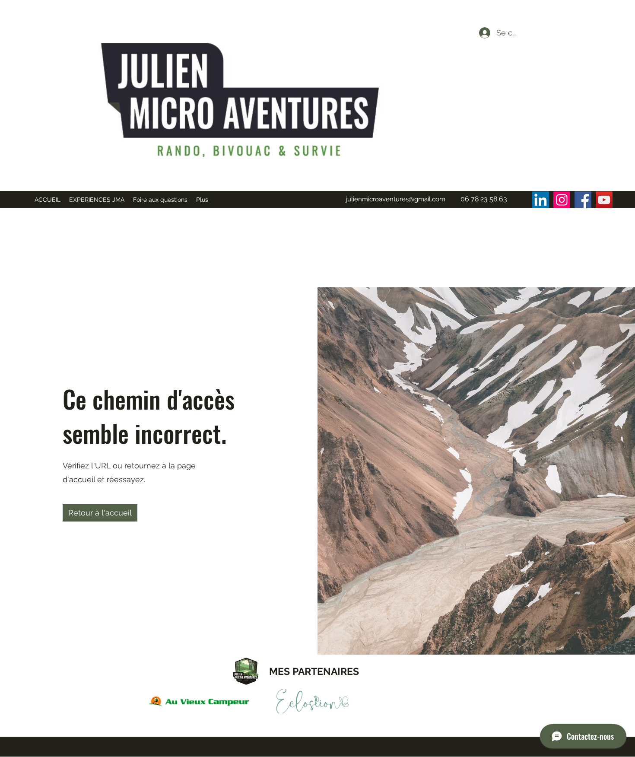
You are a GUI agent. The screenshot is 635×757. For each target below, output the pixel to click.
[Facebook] (583, 199)
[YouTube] (604, 199)
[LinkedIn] (540, 199)
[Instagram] (561, 199)
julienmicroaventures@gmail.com (395, 199)
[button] (100, 513)
